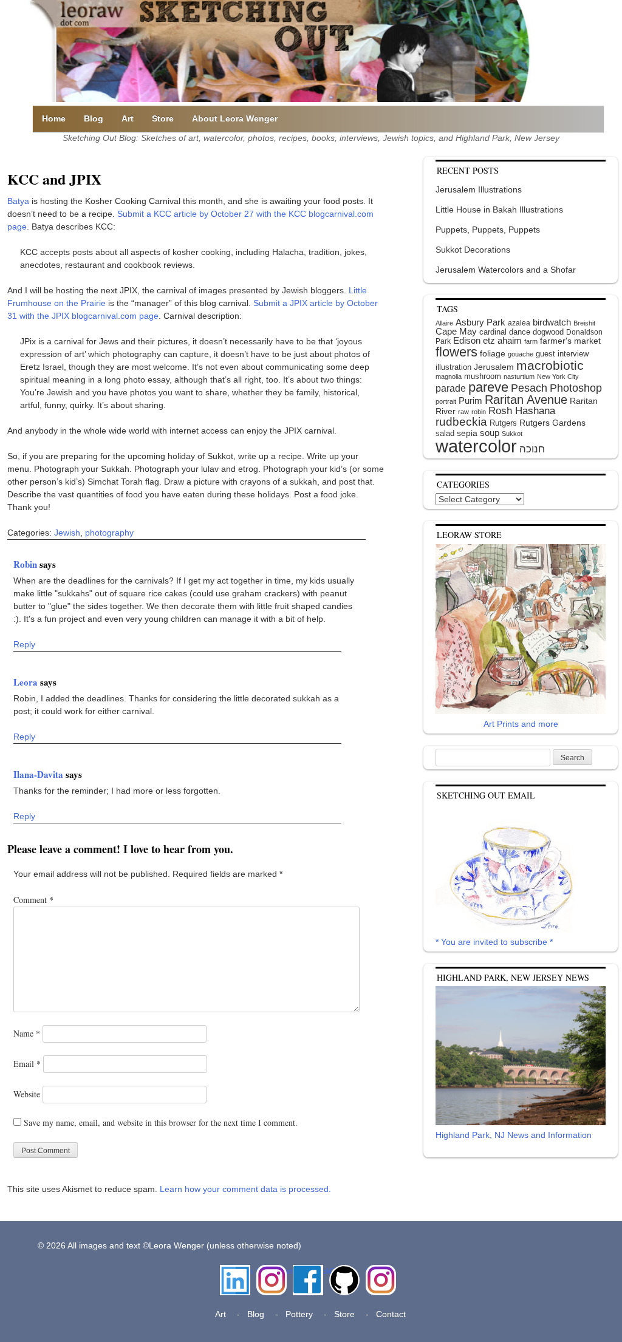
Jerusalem (494, 367)
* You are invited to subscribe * (494, 942)
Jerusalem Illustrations (479, 189)
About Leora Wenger (235, 118)
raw (463, 411)
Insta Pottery (379, 1277)
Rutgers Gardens (552, 422)
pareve (488, 387)
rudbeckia (461, 421)
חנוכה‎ (532, 449)
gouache (520, 354)
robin (478, 411)
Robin (26, 564)
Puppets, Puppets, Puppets (488, 229)
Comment (33, 899)
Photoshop (576, 388)
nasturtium (519, 376)
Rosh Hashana (521, 410)
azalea (519, 323)
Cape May (456, 331)
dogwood (548, 331)
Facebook (308, 1271)
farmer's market (570, 341)
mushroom (482, 376)
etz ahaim (502, 341)
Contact (391, 1314)
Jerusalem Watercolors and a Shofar (506, 269)
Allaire (444, 323)
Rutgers (503, 422)
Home (54, 118)
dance (519, 331)
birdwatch (552, 322)
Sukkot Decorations (473, 249)
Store (163, 118)
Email (27, 1063)
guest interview (562, 353)
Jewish (67, 532)
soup (489, 432)
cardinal (493, 331)
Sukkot (512, 433)
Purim (470, 400)
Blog (93, 118)
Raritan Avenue (526, 399)
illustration (453, 367)
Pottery (299, 1314)
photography (109, 532)
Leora (26, 682)
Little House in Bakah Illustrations (499, 209)
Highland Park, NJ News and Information (514, 1135)
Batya (18, 201)
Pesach (529, 388)
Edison (466, 340)
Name (26, 1033)
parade (451, 388)
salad (445, 433)
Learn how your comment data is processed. (245, 1189)
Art (127, 118)
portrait (446, 401)
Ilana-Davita (39, 774)
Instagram (271, 1271)
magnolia (449, 376)
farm (531, 341)
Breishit (584, 323)
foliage (492, 353)
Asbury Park (480, 322)
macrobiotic (550, 365)
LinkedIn (235, 1271)
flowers (456, 351)
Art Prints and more (521, 724)
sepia (467, 433)
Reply (24, 644)
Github (342, 1271)
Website (26, 1094)
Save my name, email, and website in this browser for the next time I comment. (161, 1122)
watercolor (476, 446)
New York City (558, 376)
